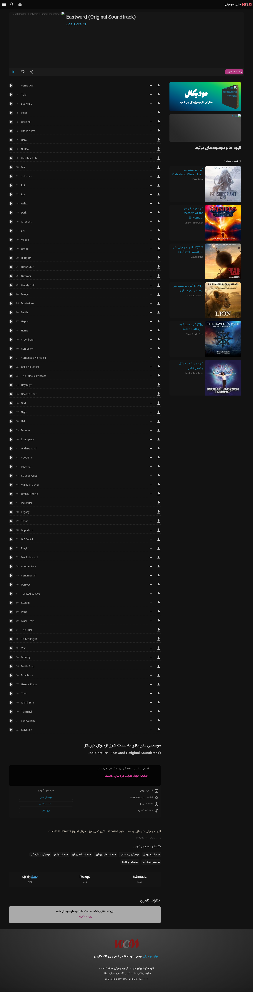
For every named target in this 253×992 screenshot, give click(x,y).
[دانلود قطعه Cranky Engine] (159, 495)
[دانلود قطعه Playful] (159, 550)
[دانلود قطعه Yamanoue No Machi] (159, 359)
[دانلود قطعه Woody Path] (159, 287)
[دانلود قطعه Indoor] (159, 114)
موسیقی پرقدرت (129, 862)
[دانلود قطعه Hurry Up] (159, 259)
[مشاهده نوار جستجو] (11, 6)
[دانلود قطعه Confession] (159, 350)
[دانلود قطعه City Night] (159, 387)
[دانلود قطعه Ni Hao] (159, 151)
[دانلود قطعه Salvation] (159, 731)
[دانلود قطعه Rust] (159, 196)
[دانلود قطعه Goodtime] (159, 459)
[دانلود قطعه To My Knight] (159, 641)
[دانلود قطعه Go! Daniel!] (159, 541)
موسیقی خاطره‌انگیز (40, 854)
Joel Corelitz (76, 24)
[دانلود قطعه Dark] (159, 214)
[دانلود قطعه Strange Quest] (159, 477)
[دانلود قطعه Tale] (159, 96)
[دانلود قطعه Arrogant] (159, 223)
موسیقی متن (46, 797)
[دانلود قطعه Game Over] (159, 87)
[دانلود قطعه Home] (159, 332)
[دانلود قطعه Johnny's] (159, 178)
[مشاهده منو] (4, 6)
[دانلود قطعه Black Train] (159, 622)
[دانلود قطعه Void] (159, 650)
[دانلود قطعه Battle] (159, 314)
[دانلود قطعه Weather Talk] (159, 160)
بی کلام (46, 810)
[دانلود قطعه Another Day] (159, 568)
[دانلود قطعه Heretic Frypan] (159, 686)
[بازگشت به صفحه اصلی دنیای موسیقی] (20, 6)
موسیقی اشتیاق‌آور (81, 854)
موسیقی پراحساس (129, 854)
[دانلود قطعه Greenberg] (159, 341)
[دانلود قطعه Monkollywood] (159, 559)
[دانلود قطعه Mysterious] (159, 305)
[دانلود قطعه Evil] (159, 232)
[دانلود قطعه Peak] (159, 613)
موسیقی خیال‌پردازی (105, 854)
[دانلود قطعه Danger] (159, 296)
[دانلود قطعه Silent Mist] (159, 269)
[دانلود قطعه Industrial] (159, 504)
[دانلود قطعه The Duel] (159, 631)
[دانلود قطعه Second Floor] (159, 396)
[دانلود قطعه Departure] (159, 532)
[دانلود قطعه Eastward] (159, 105)
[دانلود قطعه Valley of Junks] (159, 486)
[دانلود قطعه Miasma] (159, 468)
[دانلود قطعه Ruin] (159, 187)
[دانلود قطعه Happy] (159, 323)
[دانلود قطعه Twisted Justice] (159, 595)
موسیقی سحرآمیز (151, 862)
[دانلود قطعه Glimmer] (159, 278)
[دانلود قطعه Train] (159, 695)
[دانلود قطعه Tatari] (159, 523)
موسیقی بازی (46, 804)
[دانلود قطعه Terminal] (159, 713)
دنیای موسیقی (151, 956)
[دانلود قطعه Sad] (159, 405)
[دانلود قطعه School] (159, 250)
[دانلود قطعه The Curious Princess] (159, 377)
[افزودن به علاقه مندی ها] (23, 73)
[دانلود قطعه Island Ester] (159, 704)
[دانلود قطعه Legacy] (159, 514)
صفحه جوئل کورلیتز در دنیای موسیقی (126, 775)
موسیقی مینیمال (151, 854)
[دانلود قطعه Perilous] (159, 586)
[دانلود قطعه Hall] (159, 423)
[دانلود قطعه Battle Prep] (159, 668)
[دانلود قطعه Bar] (159, 169)
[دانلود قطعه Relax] (159, 205)
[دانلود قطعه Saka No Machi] (159, 368)
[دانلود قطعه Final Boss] (159, 677)
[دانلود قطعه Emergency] (159, 441)
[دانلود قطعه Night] (159, 414)
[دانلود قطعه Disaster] (159, 432)
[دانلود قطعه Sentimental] (159, 577)
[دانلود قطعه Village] (159, 241)
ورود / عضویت (85, 916)
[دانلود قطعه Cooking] (159, 123)
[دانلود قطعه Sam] (159, 142)
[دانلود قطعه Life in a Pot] (159, 132)
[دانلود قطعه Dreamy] (159, 659)
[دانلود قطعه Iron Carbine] (159, 722)
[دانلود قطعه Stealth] (159, 604)
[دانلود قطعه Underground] (159, 450)
